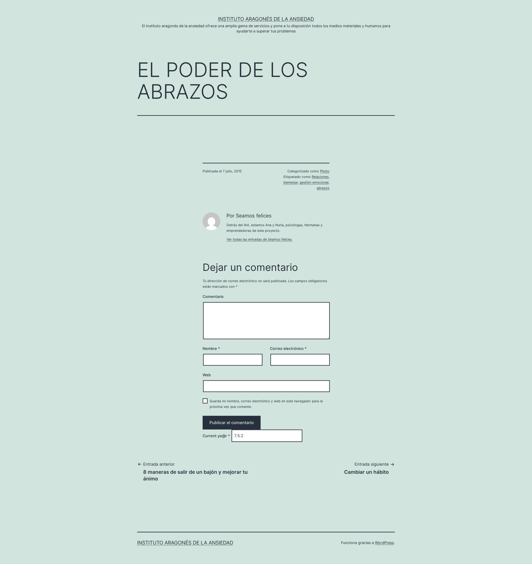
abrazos (323, 188)
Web (207, 375)
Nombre (211, 348)
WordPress (384, 543)
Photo (324, 171)
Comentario (213, 296)
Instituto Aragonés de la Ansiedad (266, 19)
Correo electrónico (288, 348)
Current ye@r (216, 436)
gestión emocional (314, 182)
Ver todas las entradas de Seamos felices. (259, 239)
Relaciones (320, 177)
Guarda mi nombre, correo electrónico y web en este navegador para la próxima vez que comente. (266, 404)
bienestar (290, 182)
